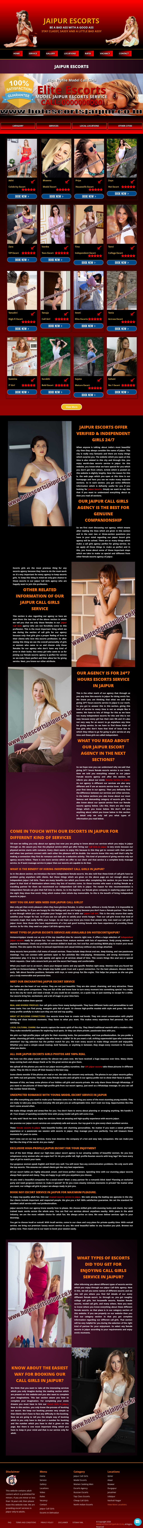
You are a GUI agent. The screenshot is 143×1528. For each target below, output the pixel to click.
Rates (88, 53)
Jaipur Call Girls (47, 1508)
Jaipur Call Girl (91, 913)
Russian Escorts (81, 1492)
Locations (70, 53)
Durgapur (112, 1488)
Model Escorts (80, 1480)
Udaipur (111, 1496)
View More (71, 406)
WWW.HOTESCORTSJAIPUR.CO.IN (110, 1524)
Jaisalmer (112, 1492)
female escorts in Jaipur (28, 1127)
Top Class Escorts (82, 1496)
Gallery (50, 53)
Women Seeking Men (83, 1484)
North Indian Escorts (83, 1504)
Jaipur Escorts (95, 489)
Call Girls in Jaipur (98, 846)
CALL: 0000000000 (71, 102)
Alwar (110, 1480)
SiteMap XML (77, 1522)
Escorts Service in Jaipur (118, 780)
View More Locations (117, 1504)
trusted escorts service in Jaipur (64, 1197)
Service (33, 53)
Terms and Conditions (26, 1522)
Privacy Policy (47, 1522)
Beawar (111, 1484)
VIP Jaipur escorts (93, 1066)
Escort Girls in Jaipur (57, 1404)
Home (16, 53)
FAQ (9, 1522)
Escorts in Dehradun (49, 1512)
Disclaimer (63, 1522)
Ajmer (110, 1476)
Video (42, 1492)
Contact (124, 53)
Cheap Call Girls (81, 1500)
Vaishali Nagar (114, 1500)
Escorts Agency (81, 1488)
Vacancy (105, 53)
